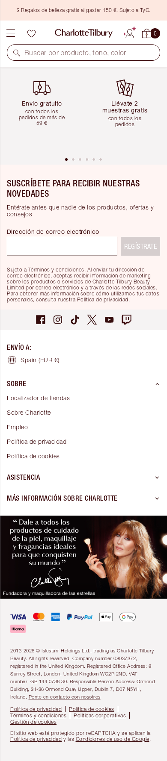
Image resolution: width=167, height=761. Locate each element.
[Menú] (11, 33)
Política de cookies (33, 456)
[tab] (66, 159)
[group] (44, 112)
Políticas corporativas (100, 715)
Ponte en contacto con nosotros (65, 696)
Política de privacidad (36, 441)
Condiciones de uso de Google (112, 739)
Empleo (17, 427)
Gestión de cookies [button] (33, 722)
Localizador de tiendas (38, 397)
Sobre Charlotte (29, 412)
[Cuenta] (130, 32)
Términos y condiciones (38, 715)
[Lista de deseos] (31, 33)
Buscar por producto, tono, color (75, 52)
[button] (16, 52)
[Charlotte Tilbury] (84, 33)
